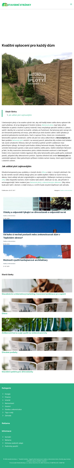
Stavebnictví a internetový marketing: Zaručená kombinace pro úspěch (34, 294)
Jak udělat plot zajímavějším (20, 115)
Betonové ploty (47, 125)
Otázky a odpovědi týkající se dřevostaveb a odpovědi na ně (34, 212)
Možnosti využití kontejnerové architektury (25, 260)
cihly (3, 180)
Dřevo (4, 313)
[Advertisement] (37, 22)
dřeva (44, 172)
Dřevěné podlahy (9, 352)
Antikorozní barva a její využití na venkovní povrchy (24, 333)
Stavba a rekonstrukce (66, 190)
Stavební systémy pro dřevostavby (17, 372)
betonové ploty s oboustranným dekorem (45, 182)
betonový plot (17, 140)
